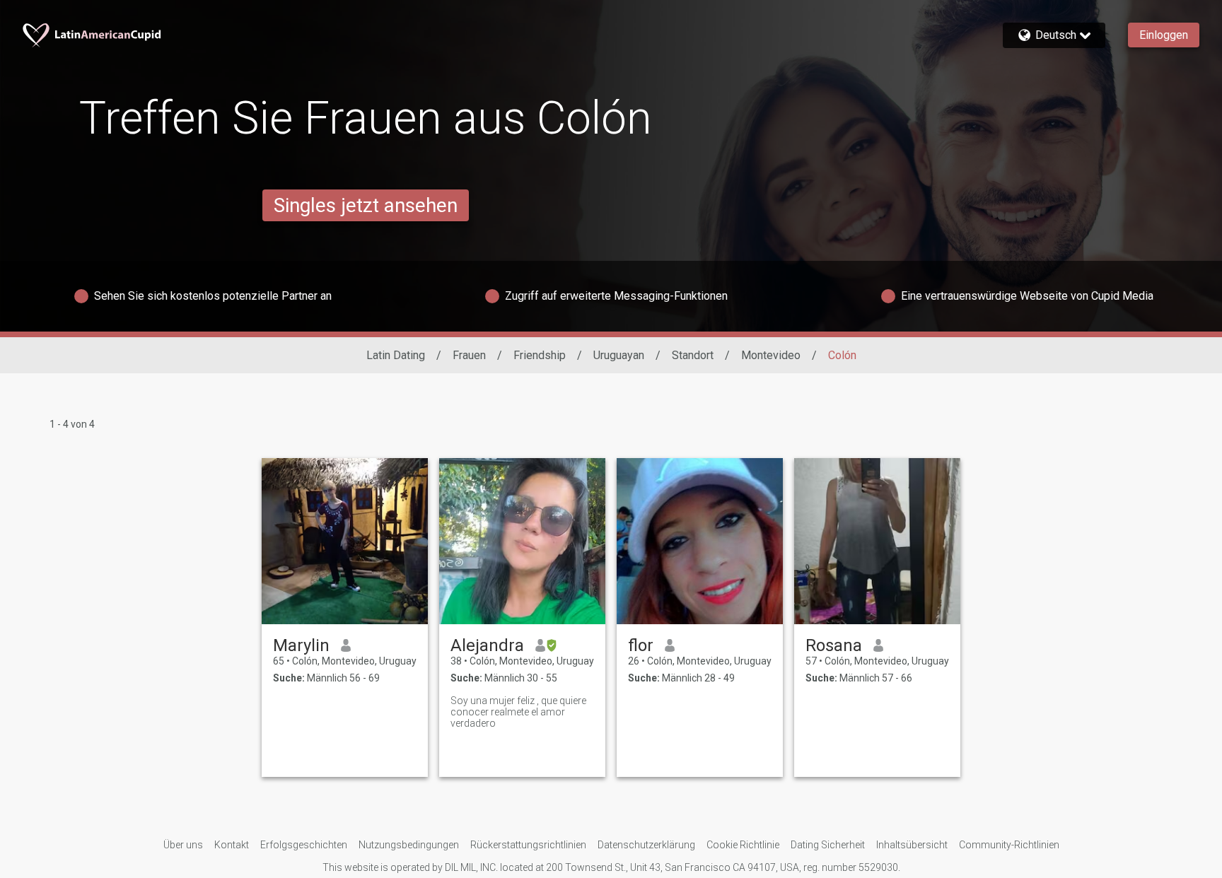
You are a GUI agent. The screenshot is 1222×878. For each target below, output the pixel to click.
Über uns (183, 844)
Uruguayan (618, 355)
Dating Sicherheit (828, 844)
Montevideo (771, 355)
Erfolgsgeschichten (303, 844)
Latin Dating (395, 355)
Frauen (469, 355)
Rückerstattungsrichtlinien (528, 844)
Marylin (301, 645)
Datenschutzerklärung (646, 844)
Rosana (833, 645)
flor (640, 645)
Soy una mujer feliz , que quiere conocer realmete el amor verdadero (518, 712)
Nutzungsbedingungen (409, 844)
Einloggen (1163, 35)
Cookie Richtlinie (742, 844)
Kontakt (231, 844)
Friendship (539, 355)
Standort (693, 355)
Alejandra (487, 645)
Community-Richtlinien (1009, 844)
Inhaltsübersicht (912, 844)
